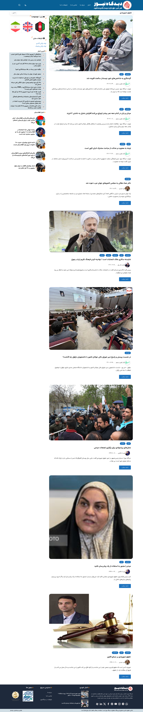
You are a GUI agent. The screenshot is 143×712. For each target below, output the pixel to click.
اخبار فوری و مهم (120, 84)
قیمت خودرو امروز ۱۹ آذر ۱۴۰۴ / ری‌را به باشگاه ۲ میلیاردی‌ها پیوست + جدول (69, 694)
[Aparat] (97, 704)
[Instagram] (119, 704)
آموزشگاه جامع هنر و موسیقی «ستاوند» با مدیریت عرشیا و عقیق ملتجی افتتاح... (26, 79)
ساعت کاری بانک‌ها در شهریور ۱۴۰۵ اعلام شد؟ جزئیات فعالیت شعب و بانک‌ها (26, 107)
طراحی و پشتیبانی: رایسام (16, 710)
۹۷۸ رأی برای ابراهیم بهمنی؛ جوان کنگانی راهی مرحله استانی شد (26, 83)
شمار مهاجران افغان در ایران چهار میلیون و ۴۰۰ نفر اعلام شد (24, 167)
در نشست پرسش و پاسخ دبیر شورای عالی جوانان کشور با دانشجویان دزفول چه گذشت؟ (97, 357)
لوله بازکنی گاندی (41, 43)
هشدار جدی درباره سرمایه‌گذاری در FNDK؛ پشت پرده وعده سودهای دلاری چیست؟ (26, 88)
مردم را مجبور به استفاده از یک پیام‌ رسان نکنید (112, 566)
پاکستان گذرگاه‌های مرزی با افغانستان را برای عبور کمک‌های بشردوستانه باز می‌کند (23, 155)
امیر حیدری (122, 188)
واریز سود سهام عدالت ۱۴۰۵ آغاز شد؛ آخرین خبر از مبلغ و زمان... (26, 65)
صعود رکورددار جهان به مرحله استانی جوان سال (27, 74)
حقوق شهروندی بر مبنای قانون (119, 656)
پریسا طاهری (121, 453)
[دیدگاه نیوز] (112, 5)
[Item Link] (40, 120)
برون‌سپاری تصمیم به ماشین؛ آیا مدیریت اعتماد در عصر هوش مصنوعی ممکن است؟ (27, 102)
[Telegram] (123, 704)
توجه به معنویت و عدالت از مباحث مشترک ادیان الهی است (108, 148)
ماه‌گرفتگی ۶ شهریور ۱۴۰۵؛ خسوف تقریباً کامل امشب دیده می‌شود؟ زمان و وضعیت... (26, 55)
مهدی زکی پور (121, 265)
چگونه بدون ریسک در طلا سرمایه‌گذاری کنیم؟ (28, 69)
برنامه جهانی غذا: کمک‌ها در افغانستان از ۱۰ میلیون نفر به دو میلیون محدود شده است (25, 132)
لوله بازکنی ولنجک (40, 46)
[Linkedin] (101, 704)
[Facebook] (108, 704)
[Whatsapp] (126, 704)
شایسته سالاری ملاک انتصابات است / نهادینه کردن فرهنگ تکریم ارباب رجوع (101, 259)
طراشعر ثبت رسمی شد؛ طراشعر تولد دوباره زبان (27, 60)
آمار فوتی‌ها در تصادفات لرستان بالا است (71, 703)
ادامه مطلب (125, 98)
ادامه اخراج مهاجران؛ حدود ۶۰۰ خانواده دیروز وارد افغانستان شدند (24, 143)
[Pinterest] (112, 704)
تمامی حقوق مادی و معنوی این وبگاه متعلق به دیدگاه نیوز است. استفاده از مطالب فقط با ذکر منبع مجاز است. (107, 710)
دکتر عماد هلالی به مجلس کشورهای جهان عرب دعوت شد (108, 183)
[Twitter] (104, 704)
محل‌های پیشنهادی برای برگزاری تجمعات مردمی (112, 447)
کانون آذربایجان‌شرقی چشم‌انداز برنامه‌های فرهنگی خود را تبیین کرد (27, 98)
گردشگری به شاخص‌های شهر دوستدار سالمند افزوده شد (109, 78)
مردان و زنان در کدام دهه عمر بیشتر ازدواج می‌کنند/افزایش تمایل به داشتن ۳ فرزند (99, 113)
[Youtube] (115, 704)
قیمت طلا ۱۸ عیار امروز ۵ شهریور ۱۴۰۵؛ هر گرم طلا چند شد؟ (26, 93)
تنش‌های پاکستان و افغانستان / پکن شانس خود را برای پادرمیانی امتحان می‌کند (23, 120)
